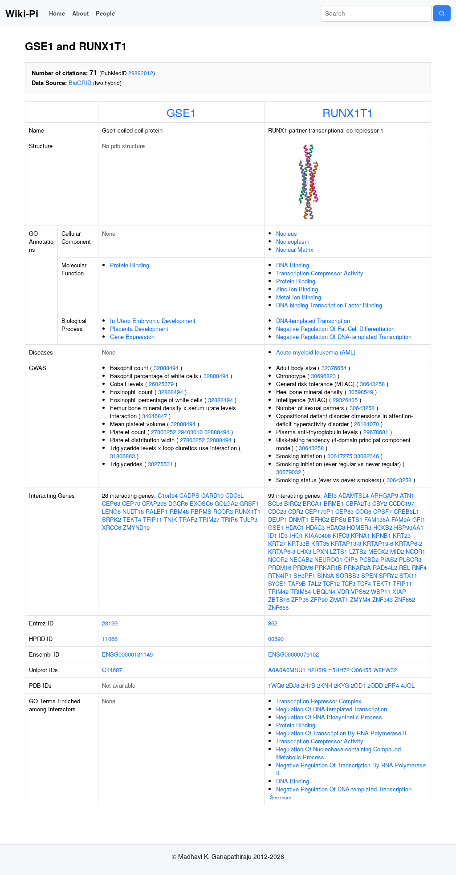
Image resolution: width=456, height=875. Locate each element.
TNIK (170, 519)
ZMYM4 (360, 599)
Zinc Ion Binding (297, 289)
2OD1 (358, 685)
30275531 (160, 464)
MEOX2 (378, 551)
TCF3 (348, 583)
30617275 (339, 456)
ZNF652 (405, 599)
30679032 (288, 472)
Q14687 (112, 669)
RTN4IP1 (280, 575)
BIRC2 (292, 503)
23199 (110, 623)
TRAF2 (188, 519)
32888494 (166, 367)
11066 (110, 638)
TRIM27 (209, 519)
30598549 (360, 391)
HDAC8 (335, 527)
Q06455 (361, 669)
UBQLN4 (324, 591)
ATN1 (407, 495)
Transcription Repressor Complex (319, 701)
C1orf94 (168, 495)
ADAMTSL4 (353, 495)
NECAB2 (301, 559)
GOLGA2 (226, 503)
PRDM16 (279, 567)
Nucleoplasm (292, 241)
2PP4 (392, 685)
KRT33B (298, 543)
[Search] (442, 13)
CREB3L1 (406, 511)
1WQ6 (276, 685)
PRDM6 (303, 567)
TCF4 (364, 583)
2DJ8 (292, 685)
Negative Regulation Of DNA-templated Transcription (343, 336)
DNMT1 (299, 519)
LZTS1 (338, 551)
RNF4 (419, 567)
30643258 (372, 383)
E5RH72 (339, 669)
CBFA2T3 (358, 503)
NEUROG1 (328, 559)
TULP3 (248, 519)
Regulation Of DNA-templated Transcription (331, 709)
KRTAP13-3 (346, 543)
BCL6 (275, 503)
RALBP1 (157, 511)
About (80, 13)
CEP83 (344, 511)
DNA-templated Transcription (313, 320)
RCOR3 (223, 511)
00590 (276, 638)
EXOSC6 (201, 503)
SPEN (369, 575)
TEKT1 (382, 583)
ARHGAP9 (384, 495)
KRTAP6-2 (408, 543)
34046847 (154, 415)
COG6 (363, 511)
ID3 (283, 535)
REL (404, 567)
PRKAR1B (328, 567)
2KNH (324, 685)
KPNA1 (360, 535)
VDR (343, 591)
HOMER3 (359, 527)
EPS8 (338, 519)
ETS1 (355, 519)
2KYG (341, 685)
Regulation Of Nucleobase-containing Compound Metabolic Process (338, 753)
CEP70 (131, 503)
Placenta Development (139, 328)
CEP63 (111, 503)
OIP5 (351, 559)
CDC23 (277, 511)
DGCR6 (178, 503)
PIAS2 (388, 559)
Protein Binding (129, 265)
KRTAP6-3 (281, 551)
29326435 (345, 399)
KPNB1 (381, 535)
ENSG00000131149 (127, 654)
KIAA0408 (318, 535)
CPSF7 (382, 511)
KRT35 (320, 543)
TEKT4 (132, 519)
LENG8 (111, 511)
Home (57, 13)
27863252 (163, 431)
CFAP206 (154, 503)
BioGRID (80, 82)
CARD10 (212, 495)
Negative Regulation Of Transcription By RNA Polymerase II (351, 769)
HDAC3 (315, 527)
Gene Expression (132, 336)
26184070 (366, 423)
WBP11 (381, 591)
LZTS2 (357, 551)
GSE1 (181, 112)
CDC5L (234, 495)
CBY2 (379, 503)
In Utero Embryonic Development (152, 320)
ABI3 (330, 495)
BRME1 (334, 503)
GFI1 (418, 519)
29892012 (140, 73)
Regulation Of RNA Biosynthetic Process (329, 717)
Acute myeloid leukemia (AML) (315, 352)
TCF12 (331, 583)
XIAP (399, 591)
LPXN (320, 551)
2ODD (375, 685)
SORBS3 (347, 575)
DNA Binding (292, 265)
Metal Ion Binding (298, 297)
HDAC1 (294, 527)
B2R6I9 (316, 669)
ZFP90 (319, 599)
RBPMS (201, 511)
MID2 (397, 551)
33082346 (366, 456)
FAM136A (377, 519)
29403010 (190, 431)
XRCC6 (111, 527)
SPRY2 (388, 575)
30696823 (323, 375)
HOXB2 (382, 527)
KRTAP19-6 (378, 543)
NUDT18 (133, 511)
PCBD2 (369, 559)
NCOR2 (278, 559)
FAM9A (401, 519)
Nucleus (286, 233)
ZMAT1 (339, 599)
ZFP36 (300, 599)
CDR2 (295, 511)
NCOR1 (415, 551)
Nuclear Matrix (295, 249)
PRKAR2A (357, 567)
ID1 (272, 535)
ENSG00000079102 (293, 654)
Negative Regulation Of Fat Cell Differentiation (335, 328)
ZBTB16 (278, 599)
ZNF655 (278, 607)
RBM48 (179, 511)
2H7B (308, 685)
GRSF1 (249, 503)
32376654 (334, 367)
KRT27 (277, 543)
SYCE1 (277, 583)
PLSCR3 (410, 559)
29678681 (375, 431)
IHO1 (296, 535)
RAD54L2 (385, 567)
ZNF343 (382, 599)
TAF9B (297, 583)
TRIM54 (300, 591)
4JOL (408, 685)
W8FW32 (385, 669)
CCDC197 (401, 503)
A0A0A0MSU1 (286, 669)
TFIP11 (152, 519)
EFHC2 (319, 519)
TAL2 (314, 583)
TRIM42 (278, 591)
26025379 (161, 383)
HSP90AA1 (408, 527)
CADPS (189, 495)
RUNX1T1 (347, 112)
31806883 (122, 456)
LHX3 (304, 551)
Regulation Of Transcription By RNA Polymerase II (341, 733)
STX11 (408, 575)
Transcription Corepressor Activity (319, 273)
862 (272, 623)
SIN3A (325, 575)
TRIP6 (229, 519)
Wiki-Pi (21, 13)
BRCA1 (312, 503)
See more (280, 797)
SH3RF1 (304, 575)
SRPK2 (111, 519)
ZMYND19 (136, 527)
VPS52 (360, 591)
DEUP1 (277, 519)
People (105, 13)
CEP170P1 (319, 511)
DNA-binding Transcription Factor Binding (329, 305)
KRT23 (402, 535)
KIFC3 (341, 535)
